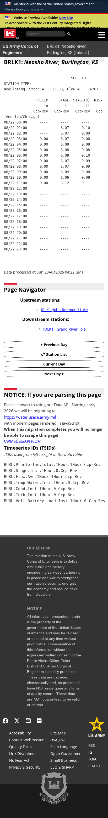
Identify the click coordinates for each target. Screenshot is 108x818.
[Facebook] (5, 720)
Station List (56, 354)
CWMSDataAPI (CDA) (22, 441)
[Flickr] (39, 720)
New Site (66, 17)
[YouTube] (28, 720)
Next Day (53, 373)
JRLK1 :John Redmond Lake (64, 309)
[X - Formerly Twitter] (17, 720)
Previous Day (55, 344)
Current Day (54, 364)
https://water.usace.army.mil (30, 417)
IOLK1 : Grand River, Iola (64, 329)
